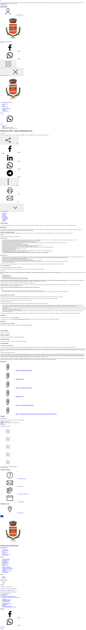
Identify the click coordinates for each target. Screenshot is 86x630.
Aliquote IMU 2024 (19, 396)
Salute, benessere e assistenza (7, 570)
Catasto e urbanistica (5, 563)
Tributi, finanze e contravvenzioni (7, 127)
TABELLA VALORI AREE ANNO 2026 (24, 370)
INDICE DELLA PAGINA (4, 211)
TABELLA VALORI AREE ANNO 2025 (24, 387)
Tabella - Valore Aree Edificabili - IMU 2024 (24, 405)
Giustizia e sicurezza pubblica (7, 567)
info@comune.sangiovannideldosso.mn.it (9, 596)
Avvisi (3, 578)
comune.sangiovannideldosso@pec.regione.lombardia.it (11, 597)
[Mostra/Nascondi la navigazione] (8, 64)
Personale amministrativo (6, 554)
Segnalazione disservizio (6, 600)
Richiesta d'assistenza (5, 601)
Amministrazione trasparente (6, 603)
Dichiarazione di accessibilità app (5, 590)
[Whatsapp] (9, 122)
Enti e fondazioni (5, 552)
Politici (3, 553)
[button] (3, 104)
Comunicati (4, 577)
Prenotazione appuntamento (6, 599)
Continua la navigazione (4, 6)
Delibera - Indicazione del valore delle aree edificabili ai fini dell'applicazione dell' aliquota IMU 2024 (36, 413)
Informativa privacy (5, 604)
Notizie (3, 576)
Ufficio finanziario (3, 418)
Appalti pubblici (4, 562)
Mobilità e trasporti (5, 565)
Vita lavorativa (4, 560)
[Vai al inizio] (0, 514)
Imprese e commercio (5, 561)
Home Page (4, 125)
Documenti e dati (5, 555)
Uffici (3, 551)
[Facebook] (2, 114)
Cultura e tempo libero (5, 559)
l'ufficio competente (23, 341)
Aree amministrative (5, 550)
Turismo (3, 564)
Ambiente (3, 569)
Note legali (4, 605)
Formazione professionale (6, 108)
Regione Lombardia (3, 7)
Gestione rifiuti (4, 109)
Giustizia (3, 110)
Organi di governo (5, 549)
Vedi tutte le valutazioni (4, 467)
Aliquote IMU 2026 (19, 379)
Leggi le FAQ (4, 598)
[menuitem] (11, 152)
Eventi (3, 582)
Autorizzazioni (4, 571)
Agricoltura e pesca (5, 572)
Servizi (3, 126)
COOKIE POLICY (3, 4)
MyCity (2, 628)
